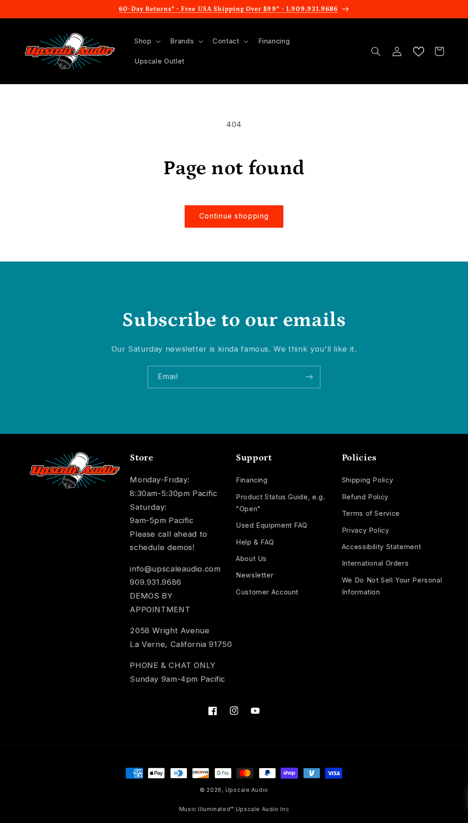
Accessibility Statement (381, 547)
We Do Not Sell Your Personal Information (392, 586)
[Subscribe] (309, 377)
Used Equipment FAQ (271, 525)
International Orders (375, 563)
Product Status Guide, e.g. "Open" (280, 503)
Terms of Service (371, 513)
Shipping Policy (367, 480)
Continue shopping (234, 216)
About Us (251, 559)
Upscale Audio (247, 790)
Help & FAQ (255, 542)
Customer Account (267, 592)
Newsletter (254, 575)
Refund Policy (365, 497)
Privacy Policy (365, 530)
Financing (252, 480)
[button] (146, 41)
